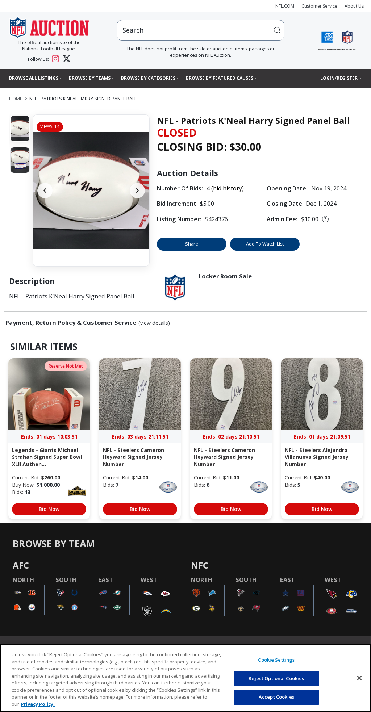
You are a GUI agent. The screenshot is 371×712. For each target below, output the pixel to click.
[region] (185, 678)
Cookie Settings (276, 660)
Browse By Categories (148, 78)
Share (191, 244)
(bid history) (227, 188)
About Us (354, 6)
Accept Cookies (276, 697)
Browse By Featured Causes (219, 78)
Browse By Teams (90, 78)
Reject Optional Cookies (276, 678)
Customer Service (319, 6)
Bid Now (49, 509)
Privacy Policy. (38, 704)
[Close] (359, 678)
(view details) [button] (154, 323)
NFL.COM (284, 6)
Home (15, 99)
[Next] (137, 190)
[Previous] (45, 190)
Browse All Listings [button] (33, 78)
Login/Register (339, 78)
